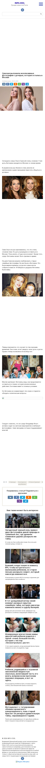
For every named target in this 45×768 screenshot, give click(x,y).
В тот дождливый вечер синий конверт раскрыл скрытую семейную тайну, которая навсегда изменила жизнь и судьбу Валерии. (22, 604)
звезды (13, 482)
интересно (22, 482)
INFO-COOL (19, 3)
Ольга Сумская (35, 482)
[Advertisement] (22, 44)
